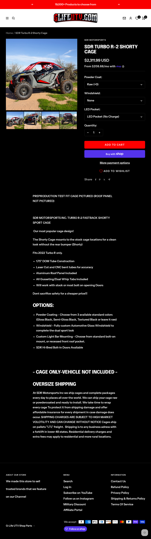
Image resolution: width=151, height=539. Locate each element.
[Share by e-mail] (109, 180)
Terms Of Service (122, 504)
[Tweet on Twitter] (104, 180)
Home (9, 32)
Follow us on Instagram (78, 498)
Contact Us (118, 481)
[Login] (130, 18)
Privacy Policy (120, 493)
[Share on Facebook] (95, 180)
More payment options (115, 163)
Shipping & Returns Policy (128, 498)
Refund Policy (120, 487)
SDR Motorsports (95, 40)
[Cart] (143, 18)
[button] (15, 120)
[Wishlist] (137, 18)
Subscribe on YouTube (77, 493)
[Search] (13, 18)
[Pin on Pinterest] (99, 180)
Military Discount (74, 504)
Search (68, 481)
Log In (67, 487)
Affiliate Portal (72, 510)
